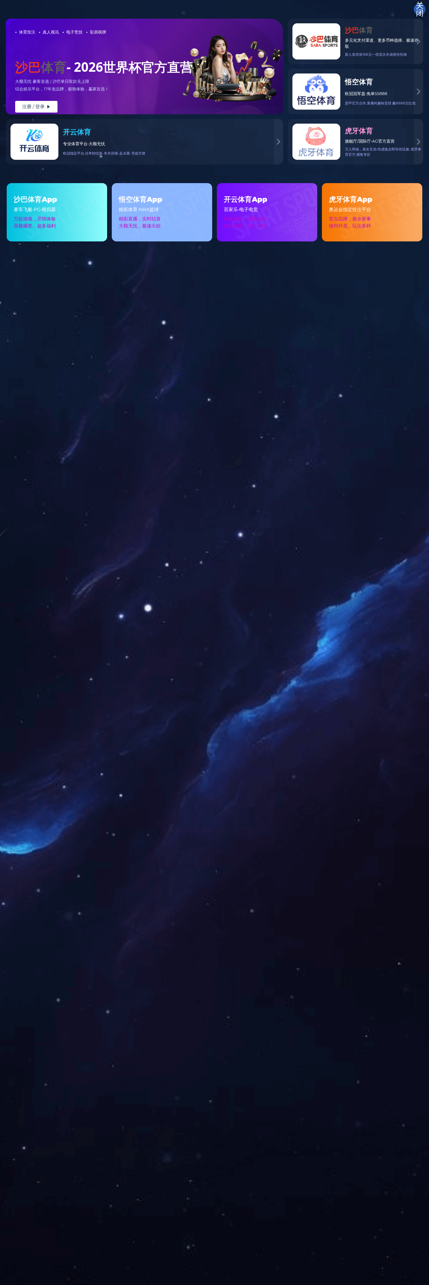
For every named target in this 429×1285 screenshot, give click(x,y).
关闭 (419, 9)
